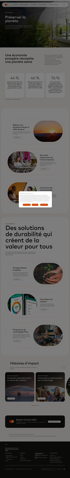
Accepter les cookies (26, 204)
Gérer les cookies (44, 204)
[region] (35, 199)
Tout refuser (35, 204)
